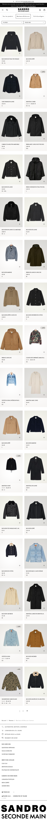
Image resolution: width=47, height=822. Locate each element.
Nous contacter (7, 751)
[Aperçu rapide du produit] (19, 53)
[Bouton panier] (44, 10)
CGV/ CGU (4, 763)
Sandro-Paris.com (28, 1)
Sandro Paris (6, 785)
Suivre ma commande (8, 754)
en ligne (23, 6)
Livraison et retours (8, 779)
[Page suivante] (27, 711)
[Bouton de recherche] (7, 10)
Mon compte (5, 782)
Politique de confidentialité (10, 770)
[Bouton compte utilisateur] (40, 10)
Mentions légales (7, 766)
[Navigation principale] (2, 10)
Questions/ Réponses (8, 747)
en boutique (32, 6)
